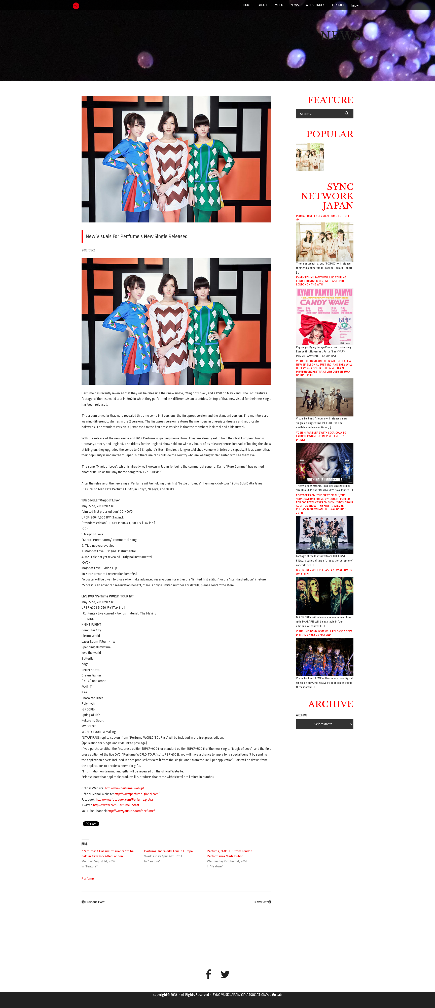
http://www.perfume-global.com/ (137, 794)
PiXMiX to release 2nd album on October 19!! (323, 217)
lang (353, 5)
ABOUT (263, 5)
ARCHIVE (302, 715)
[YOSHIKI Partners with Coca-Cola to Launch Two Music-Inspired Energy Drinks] (324, 463)
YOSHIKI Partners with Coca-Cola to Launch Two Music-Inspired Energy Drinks (321, 436)
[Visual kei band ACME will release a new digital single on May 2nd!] (324, 657)
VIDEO (279, 5)
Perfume (88, 879)
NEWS (295, 5)
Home (247, 5)
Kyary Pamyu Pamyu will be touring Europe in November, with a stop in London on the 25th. (321, 281)
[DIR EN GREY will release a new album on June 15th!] (324, 596)
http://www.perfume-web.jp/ (124, 788)
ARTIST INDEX (315, 5)
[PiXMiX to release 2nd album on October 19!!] (324, 242)
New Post (261, 902)
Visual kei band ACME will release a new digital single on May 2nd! (324, 633)
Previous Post (94, 902)
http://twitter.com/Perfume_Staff (116, 805)
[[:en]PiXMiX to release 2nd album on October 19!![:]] (310, 157)
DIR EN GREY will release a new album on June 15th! (324, 571)
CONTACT (338, 5)
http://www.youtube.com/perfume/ (131, 811)
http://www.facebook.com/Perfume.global (125, 799)
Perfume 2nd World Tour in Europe (168, 851)
